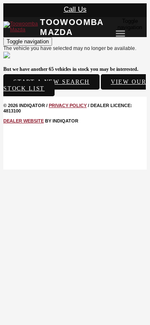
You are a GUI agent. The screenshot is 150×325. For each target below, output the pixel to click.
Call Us (75, 9)
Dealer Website (23, 120)
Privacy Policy (68, 105)
